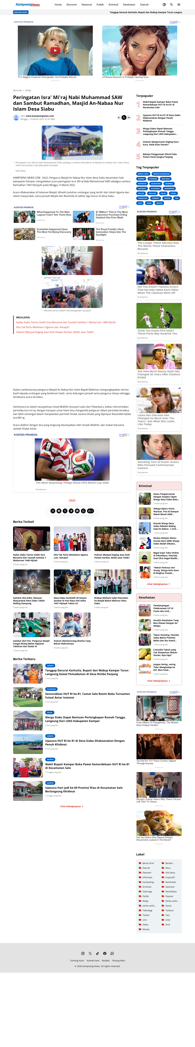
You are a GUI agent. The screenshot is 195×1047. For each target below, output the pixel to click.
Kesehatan (129, 4)
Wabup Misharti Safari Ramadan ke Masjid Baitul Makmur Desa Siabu (111, 601)
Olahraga (51, 689)
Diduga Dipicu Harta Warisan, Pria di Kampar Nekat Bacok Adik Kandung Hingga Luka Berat (166, 511)
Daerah (144, 4)
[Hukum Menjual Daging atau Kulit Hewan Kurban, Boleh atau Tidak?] (112, 538)
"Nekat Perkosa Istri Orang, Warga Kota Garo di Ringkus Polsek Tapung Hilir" (166, 570)
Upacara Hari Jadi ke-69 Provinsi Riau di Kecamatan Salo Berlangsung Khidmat (84, 789)
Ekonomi (72, 4)
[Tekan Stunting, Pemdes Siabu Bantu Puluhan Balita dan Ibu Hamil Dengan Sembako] (145, 640)
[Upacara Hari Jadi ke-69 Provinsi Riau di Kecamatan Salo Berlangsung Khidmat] (28, 791)
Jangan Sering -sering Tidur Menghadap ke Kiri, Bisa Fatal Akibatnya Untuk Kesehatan (164, 667)
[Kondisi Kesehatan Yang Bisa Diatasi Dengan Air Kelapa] (145, 625)
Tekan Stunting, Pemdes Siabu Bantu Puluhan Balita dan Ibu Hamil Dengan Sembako (166, 638)
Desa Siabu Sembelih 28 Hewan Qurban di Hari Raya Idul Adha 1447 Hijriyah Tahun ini (70, 601)
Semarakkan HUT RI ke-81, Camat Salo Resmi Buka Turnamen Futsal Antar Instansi (87, 695)
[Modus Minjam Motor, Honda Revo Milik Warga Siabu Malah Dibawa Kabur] (145, 543)
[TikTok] (97, 953)
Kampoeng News (91, 966)
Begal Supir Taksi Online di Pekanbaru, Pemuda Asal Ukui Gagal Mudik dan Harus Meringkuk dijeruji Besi (166, 555)
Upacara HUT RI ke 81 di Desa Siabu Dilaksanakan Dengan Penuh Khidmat (85, 742)
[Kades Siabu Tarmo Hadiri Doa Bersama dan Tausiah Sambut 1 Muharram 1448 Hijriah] (31, 538)
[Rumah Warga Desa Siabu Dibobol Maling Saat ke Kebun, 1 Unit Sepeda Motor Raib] (145, 528)
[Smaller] (119, 117)
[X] (65, 510)
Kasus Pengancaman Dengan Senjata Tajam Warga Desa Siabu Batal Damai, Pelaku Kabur (165, 497)
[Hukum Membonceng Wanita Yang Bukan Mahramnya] (72, 624)
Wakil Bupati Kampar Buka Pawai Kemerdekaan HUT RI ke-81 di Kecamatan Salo (87, 766)
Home (58, 4)
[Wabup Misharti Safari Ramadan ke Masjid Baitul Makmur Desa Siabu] (112, 581)
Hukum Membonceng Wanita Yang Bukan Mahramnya (72, 642)
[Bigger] (128, 117)
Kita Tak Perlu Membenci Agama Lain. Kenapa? (42, 327)
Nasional (87, 4)
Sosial (50, 712)
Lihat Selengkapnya (70, 806)
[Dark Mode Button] (164, 5)
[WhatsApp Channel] (112, 953)
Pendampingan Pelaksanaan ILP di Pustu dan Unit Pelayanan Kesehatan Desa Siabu (164, 608)
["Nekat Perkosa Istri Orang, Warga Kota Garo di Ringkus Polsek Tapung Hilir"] (145, 572)
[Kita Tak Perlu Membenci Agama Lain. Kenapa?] (72, 538)
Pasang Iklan (118, 960)
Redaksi (106, 960)
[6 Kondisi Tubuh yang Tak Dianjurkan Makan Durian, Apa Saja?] (145, 654)
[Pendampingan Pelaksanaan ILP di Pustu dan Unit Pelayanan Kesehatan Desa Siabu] (145, 610)
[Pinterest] (77, 510)
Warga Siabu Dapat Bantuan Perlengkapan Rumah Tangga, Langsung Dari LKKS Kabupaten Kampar (85, 719)
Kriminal (113, 4)
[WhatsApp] (83, 510)
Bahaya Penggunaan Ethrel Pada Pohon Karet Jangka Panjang (160, 155)
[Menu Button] (179, 5)
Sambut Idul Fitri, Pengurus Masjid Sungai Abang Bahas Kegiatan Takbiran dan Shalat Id (31, 644)
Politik (100, 4)
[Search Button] (171, 5)
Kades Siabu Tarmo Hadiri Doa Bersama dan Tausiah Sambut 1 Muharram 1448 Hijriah (66, 322)
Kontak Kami (93, 960)
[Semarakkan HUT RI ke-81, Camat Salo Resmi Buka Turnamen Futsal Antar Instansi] (28, 697)
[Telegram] (71, 510)
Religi (72, 500)
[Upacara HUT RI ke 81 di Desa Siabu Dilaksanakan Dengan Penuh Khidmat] (28, 744)
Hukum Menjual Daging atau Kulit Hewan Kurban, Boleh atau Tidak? (55, 332)
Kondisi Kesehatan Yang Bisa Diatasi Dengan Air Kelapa (166, 623)
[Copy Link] (52, 510)
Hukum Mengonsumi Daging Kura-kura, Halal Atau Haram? (161, 143)
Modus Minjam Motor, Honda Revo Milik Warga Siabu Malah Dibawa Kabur (166, 541)
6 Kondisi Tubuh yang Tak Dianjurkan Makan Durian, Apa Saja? (165, 652)
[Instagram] (83, 953)
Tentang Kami (77, 960)
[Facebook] (59, 510)
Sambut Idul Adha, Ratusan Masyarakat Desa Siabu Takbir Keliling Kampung (29, 601)
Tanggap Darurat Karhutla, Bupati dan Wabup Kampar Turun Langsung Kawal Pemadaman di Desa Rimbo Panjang (87, 672)
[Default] (124, 117)
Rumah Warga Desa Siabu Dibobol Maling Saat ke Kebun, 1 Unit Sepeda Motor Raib (164, 526)
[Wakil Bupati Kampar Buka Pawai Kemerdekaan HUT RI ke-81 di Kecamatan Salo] (28, 767)
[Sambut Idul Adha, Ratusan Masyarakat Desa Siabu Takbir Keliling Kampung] (31, 581)
